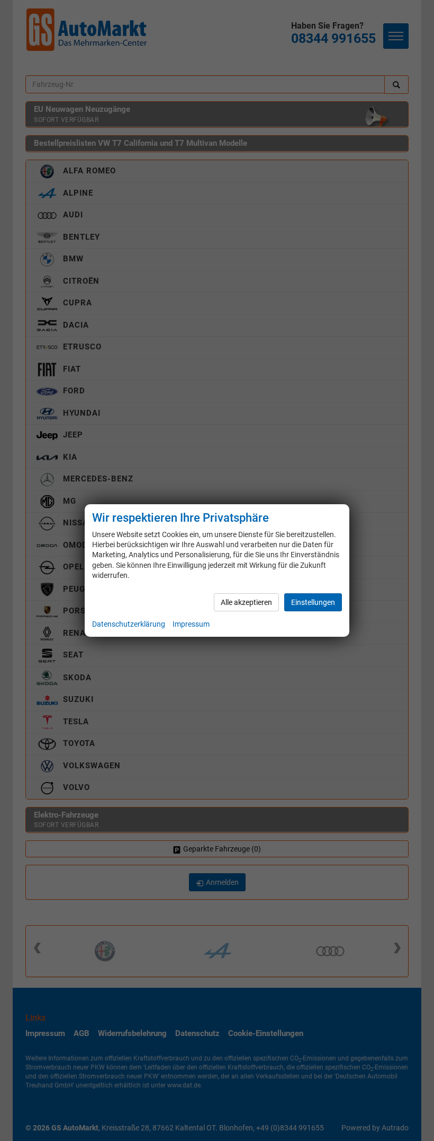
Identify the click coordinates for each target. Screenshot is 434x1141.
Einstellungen (313, 602)
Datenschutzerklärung (128, 624)
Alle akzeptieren (246, 602)
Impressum (191, 624)
